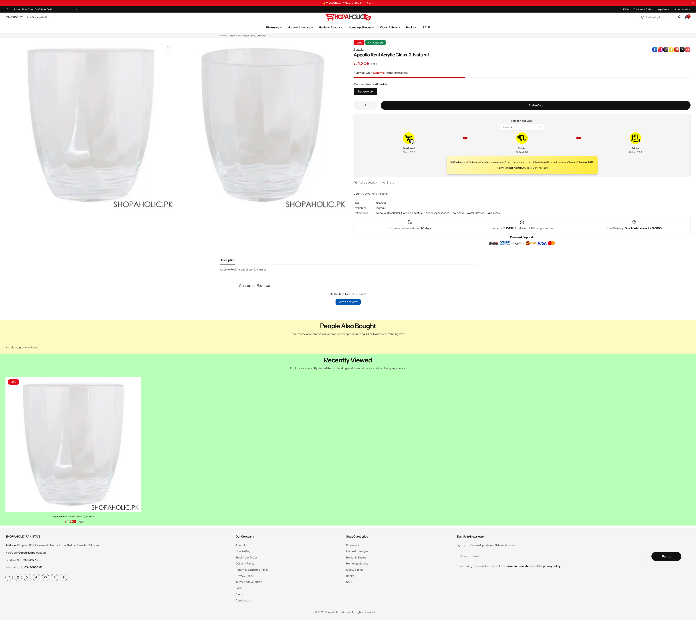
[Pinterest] (54, 577)
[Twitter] (27, 577)
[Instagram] (18, 577)
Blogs (239, 594)
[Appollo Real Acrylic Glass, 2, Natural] (73, 444)
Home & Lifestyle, (412, 213)
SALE (349, 582)
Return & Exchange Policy (252, 569)
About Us (241, 545)
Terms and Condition (249, 582)
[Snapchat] (63, 577)
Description (227, 260)
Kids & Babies (354, 569)
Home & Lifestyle (357, 551)
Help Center (663, 9)
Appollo (359, 49)
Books (350, 576)
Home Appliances (357, 563)
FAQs (626, 9)
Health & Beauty (356, 557)
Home (223, 35)
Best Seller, (394, 213)
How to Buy (243, 551)
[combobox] (656, 17)
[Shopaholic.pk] (348, 17)
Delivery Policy (245, 563)
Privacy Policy (244, 576)
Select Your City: (522, 121)
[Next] (76, 9)
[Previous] (7, 9)
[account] (679, 17)
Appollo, (381, 213)
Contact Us (243, 600)
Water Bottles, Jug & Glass (483, 213)
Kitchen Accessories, (437, 213)
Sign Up (666, 556)
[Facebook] (9, 577)
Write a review (348, 302)
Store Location (682, 9)
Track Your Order (642, 9)
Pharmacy (352, 545)
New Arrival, (459, 213)
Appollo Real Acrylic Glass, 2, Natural (73, 516)
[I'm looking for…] (643, 17)
